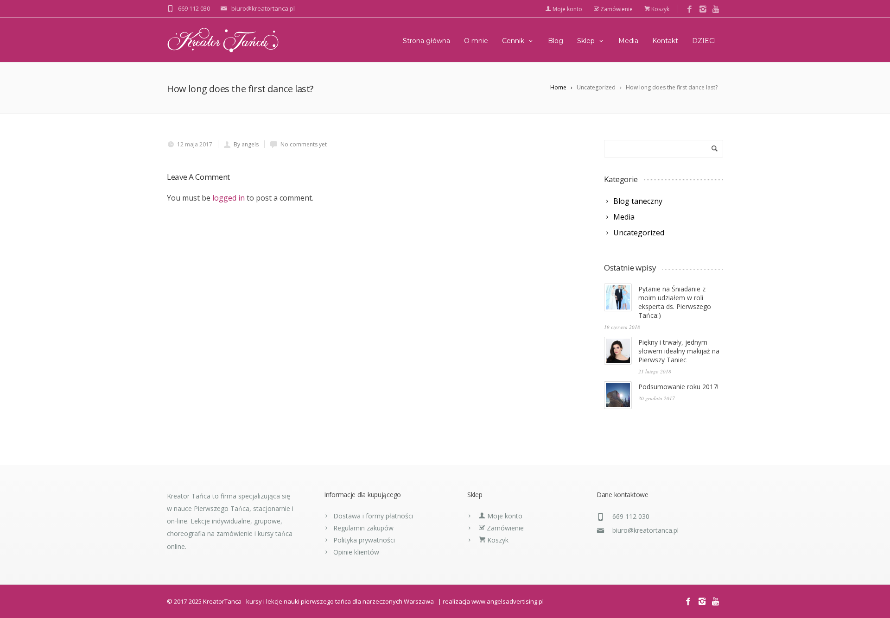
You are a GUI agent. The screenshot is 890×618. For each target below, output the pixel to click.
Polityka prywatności (364, 540)
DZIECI (704, 41)
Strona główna (426, 41)
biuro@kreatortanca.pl (645, 530)
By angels (246, 144)
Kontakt (665, 41)
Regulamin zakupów (363, 527)
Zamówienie (616, 9)
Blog (555, 41)
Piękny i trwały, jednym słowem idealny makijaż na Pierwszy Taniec (678, 351)
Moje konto (566, 9)
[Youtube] (716, 9)
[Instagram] (703, 9)
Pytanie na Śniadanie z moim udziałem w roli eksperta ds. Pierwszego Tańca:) (674, 302)
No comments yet (303, 144)
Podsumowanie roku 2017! (678, 386)
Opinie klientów (356, 552)
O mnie (476, 41)
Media (628, 41)
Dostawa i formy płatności (373, 515)
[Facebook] (689, 9)
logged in (228, 198)
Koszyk (659, 9)
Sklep (586, 41)
